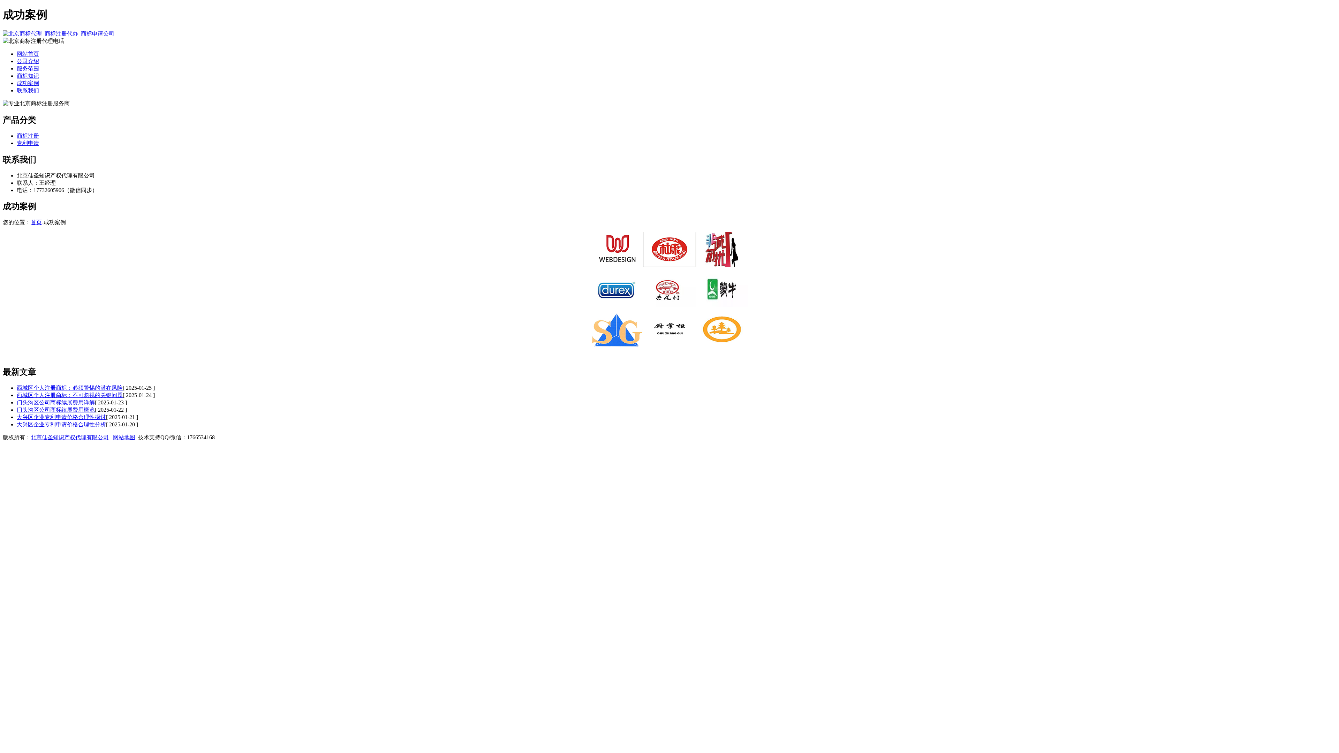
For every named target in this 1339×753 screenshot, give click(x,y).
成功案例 (28, 83)
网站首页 (28, 54)
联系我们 (28, 90)
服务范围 (28, 68)
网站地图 (124, 437)
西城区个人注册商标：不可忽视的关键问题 (70, 395)
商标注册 (28, 136)
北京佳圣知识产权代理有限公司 (70, 437)
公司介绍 (28, 61)
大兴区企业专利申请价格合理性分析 (61, 424)
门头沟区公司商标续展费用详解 (56, 402)
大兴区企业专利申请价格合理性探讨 (61, 417)
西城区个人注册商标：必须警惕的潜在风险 (70, 388)
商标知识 (28, 76)
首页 (36, 222)
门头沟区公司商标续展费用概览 (56, 410)
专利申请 (28, 143)
